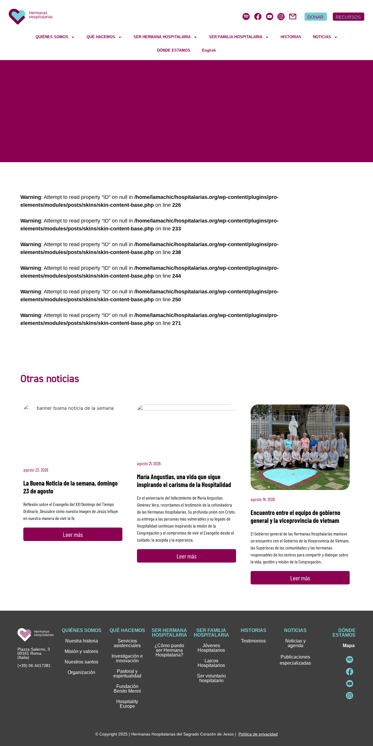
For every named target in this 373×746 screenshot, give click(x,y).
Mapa (349, 645)
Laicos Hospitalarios (211, 663)
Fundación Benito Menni (127, 689)
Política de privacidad (258, 734)
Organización (81, 672)
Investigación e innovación (127, 658)
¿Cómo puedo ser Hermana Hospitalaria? (169, 650)
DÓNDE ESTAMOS (173, 50)
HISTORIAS (291, 37)
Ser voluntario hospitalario (211, 678)
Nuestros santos (81, 661)
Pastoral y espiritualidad (127, 673)
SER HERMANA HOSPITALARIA (162, 37)
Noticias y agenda (295, 643)
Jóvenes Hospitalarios (211, 648)
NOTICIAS (322, 37)
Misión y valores (81, 651)
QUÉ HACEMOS (101, 37)
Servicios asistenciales (127, 643)
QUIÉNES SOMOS (52, 37)
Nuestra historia (81, 640)
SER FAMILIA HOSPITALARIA (235, 37)
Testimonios (253, 640)
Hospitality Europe (127, 704)
